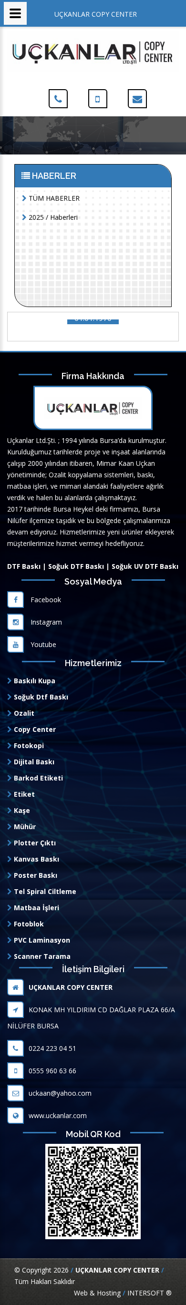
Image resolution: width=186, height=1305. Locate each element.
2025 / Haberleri (52, 217)
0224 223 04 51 (52, 1048)
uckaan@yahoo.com (60, 1093)
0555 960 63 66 (52, 1070)
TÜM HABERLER (53, 198)
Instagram (45, 622)
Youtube (42, 644)
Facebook (45, 599)
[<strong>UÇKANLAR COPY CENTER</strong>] (93, 50)
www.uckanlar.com (58, 1115)
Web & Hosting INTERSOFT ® (123, 1292)
